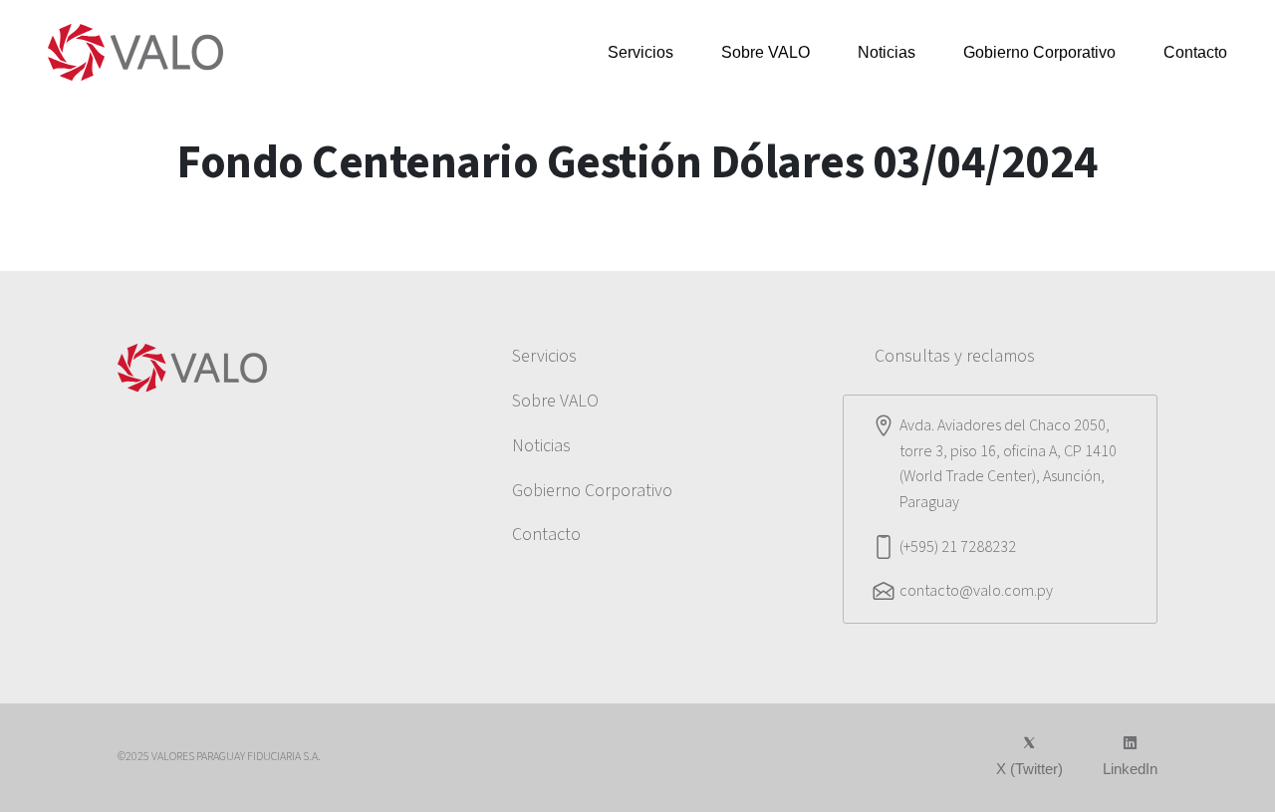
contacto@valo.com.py (976, 591)
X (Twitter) (1029, 768)
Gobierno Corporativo (1039, 52)
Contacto (1195, 52)
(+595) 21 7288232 (957, 547)
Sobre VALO (765, 52)
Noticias (886, 52)
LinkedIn (1130, 768)
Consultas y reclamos (955, 356)
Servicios (640, 52)
